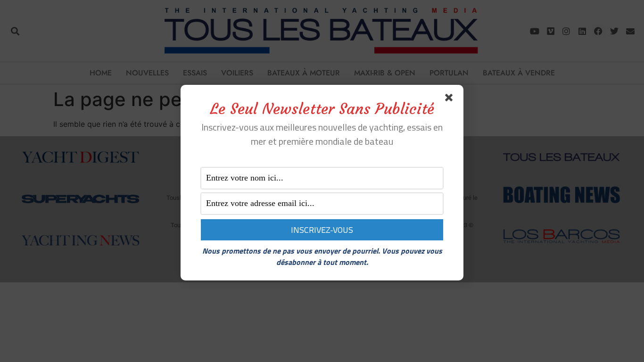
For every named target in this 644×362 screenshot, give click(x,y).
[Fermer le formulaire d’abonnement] (450, 99)
